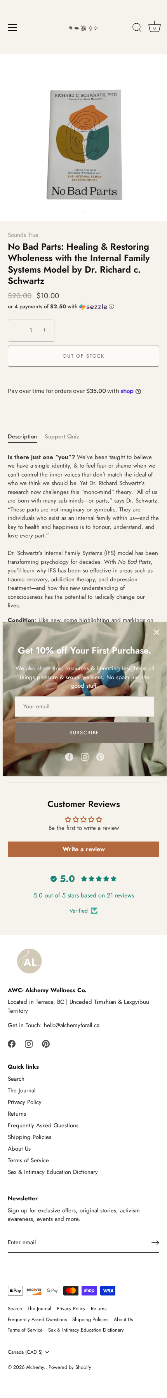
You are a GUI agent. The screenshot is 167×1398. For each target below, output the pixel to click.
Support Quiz (62, 436)
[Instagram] (85, 756)
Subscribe (84, 732)
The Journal (21, 1090)
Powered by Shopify (70, 1367)
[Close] (156, 632)
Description (22, 436)
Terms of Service (28, 1160)
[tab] (26, 436)
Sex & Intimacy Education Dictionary (53, 1172)
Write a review (84, 849)
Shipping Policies (29, 1137)
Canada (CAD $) (25, 1352)
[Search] (137, 28)
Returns (17, 1113)
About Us (19, 1148)
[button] (83, 306)
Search (16, 1079)
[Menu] (12, 27)
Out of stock (83, 356)
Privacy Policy (25, 1102)
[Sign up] (155, 1243)
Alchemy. (35, 1367)
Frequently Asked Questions (43, 1125)
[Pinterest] (100, 756)
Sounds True (23, 235)
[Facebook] (69, 756)
